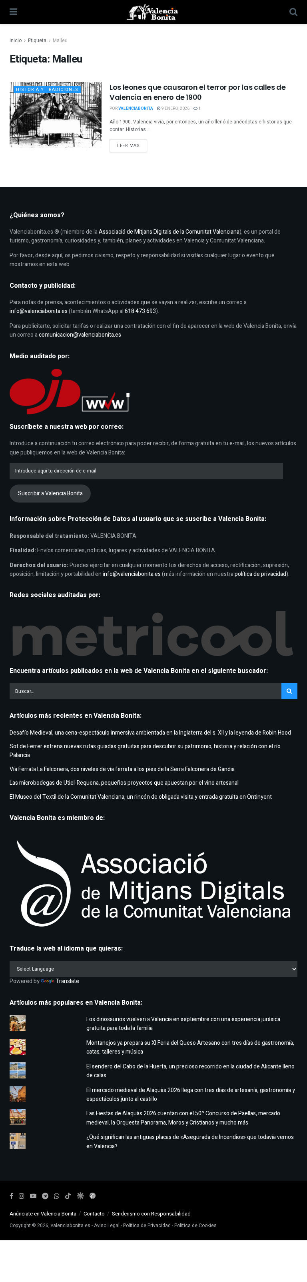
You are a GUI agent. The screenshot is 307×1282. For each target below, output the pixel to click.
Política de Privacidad (147, 1225)
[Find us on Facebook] (11, 1196)
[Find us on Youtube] (33, 1196)
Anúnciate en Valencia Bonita (43, 1213)
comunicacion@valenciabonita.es (80, 335)
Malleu (60, 40)
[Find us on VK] (80, 1196)
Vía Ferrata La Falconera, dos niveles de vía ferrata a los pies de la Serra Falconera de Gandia (122, 769)
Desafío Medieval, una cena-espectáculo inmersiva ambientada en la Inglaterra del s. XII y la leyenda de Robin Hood (150, 733)
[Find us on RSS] (93, 1196)
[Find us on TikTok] (68, 1196)
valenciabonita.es (70, 1225)
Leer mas (132, 145)
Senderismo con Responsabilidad (151, 1213)
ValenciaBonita (135, 108)
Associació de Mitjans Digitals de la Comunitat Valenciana (169, 232)
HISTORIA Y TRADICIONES (47, 89)
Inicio (16, 40)
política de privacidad (260, 574)
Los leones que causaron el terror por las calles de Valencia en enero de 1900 (198, 92)
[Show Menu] (13, 12)
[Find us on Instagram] (21, 1196)
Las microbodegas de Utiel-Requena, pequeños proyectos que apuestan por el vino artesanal (124, 783)
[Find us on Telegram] (45, 1196)
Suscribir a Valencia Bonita (50, 493)
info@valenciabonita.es (39, 311)
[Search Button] (293, 12)
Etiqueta (37, 40)
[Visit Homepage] (153, 12)
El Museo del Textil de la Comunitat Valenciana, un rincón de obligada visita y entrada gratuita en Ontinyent (141, 797)
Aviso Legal (107, 1225)
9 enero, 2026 (175, 108)
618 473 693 (140, 311)
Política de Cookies (195, 1225)
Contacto (94, 1213)
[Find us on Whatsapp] (57, 1196)
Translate (67, 981)
